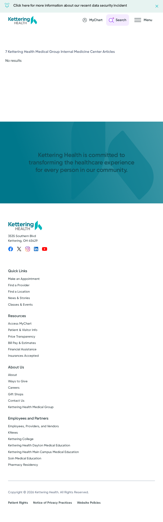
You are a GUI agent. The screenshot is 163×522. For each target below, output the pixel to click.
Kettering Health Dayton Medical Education (39, 445)
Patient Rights (18, 503)
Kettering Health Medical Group (30, 407)
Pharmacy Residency (23, 465)
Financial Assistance (22, 349)
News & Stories (19, 298)
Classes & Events (20, 304)
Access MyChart (20, 323)
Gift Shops (15, 394)
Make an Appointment (24, 279)
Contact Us (16, 401)
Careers (14, 388)
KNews (13, 432)
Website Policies (89, 503)
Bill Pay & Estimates (22, 343)
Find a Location (19, 291)
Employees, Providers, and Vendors (33, 426)
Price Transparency (21, 336)
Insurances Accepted (23, 356)
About (12, 375)
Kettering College (21, 439)
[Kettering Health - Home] (22, 20)
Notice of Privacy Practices (52, 503)
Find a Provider (19, 285)
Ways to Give (18, 381)
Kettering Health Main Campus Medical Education (43, 452)
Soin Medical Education (24, 458)
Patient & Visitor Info (22, 330)
